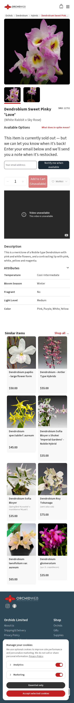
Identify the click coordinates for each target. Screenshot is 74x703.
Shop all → (62, 333)
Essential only (35, 685)
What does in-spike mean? (56, 127)
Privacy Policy (12, 635)
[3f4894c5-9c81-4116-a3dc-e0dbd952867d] (31, 95)
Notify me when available (53, 165)
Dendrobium (22, 15)
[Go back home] (33, 6)
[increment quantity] (23, 181)
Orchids (9, 15)
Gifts (56, 630)
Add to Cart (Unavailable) (38, 181)
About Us (9, 625)
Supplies (58, 635)
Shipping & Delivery (15, 630)
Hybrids (34, 15)
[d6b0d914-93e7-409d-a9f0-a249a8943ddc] (12, 95)
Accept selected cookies (36, 693)
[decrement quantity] (7, 181)
